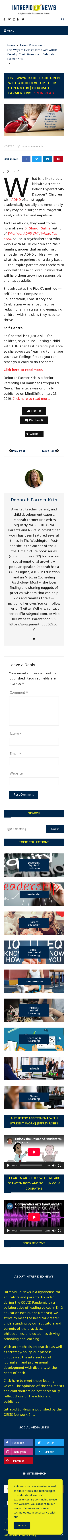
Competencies (34, 981)
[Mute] (54, 1165)
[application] (34, 1152)
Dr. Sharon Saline (37, 228)
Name (16, 733)
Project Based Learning (34, 1010)
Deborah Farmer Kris (32, 146)
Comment (19, 692)
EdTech (34, 1068)
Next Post (49, 451)
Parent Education (34, 923)
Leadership (34, 894)
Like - (35, 411)
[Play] (8, 1165)
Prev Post (18, 451)
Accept (21, 1525)
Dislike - (35, 420)
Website (16, 773)
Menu (10, 30)
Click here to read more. (23, 369)
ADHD (16, 199)
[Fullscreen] (59, 1165)
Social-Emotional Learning (34, 952)
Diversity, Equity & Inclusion (34, 865)
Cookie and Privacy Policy (20, 1534)
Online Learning (34, 1097)
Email (15, 753)
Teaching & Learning (34, 1039)
